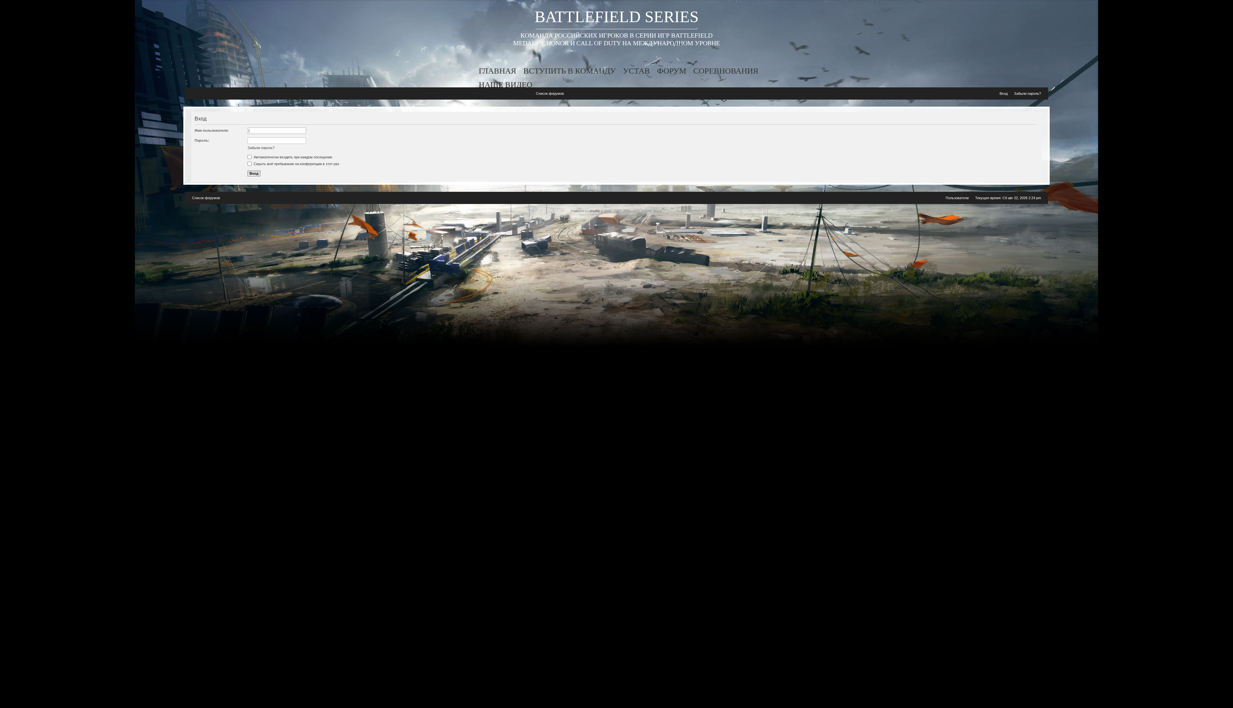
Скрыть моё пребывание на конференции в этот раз (296, 164)
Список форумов (550, 93)
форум (671, 70)
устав (636, 70)
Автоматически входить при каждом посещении (292, 157)
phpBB (595, 211)
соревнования (725, 70)
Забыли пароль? (1027, 93)
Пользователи (957, 198)
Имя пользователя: (212, 130)
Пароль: (202, 140)
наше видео (505, 84)
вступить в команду (569, 70)
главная (497, 70)
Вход (1004, 93)
